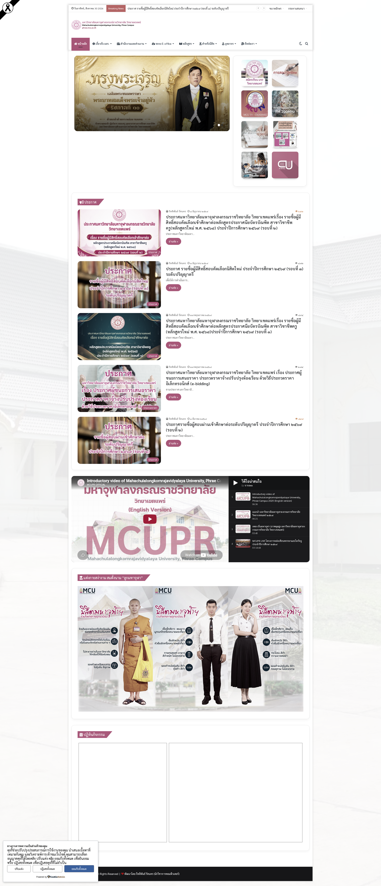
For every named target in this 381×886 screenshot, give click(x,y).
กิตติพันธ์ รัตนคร (177, 211)
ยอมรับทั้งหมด (79, 868)
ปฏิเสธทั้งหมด (47, 868)
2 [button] (222, 125)
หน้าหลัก (82, 43)
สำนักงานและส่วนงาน (132, 43)
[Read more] (7, 12)
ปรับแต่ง (19, 868)
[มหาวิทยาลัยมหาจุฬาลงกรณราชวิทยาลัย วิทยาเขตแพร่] (106, 25)
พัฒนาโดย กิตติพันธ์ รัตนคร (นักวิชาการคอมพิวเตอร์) (152, 873)
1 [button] (219, 125)
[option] (152, 93)
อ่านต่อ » (173, 241)
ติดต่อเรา (249, 43)
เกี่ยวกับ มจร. (102, 43)
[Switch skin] (301, 44)
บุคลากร (229, 43)
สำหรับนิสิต (208, 43)
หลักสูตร (187, 43)
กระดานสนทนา (296, 8)
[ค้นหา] (307, 44)
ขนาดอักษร (275, 8)
